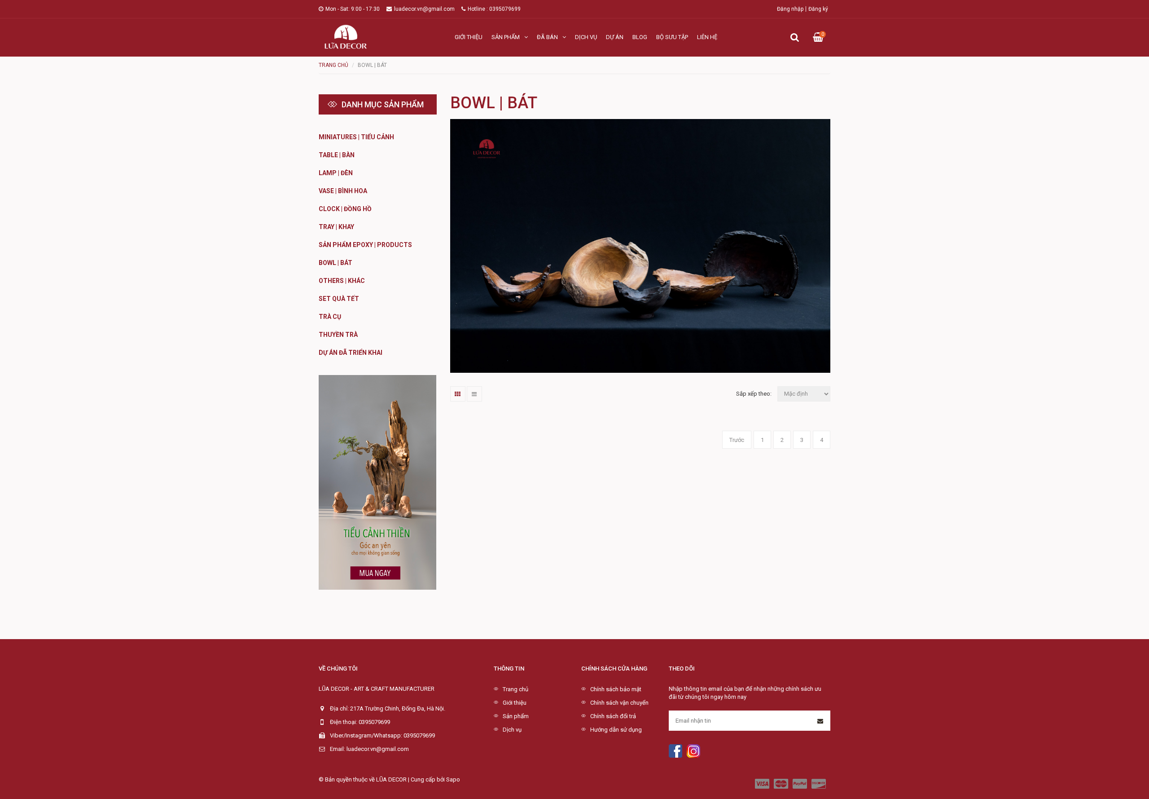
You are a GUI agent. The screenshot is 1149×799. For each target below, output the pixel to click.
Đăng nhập (790, 9)
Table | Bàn (337, 155)
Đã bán (547, 37)
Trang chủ (515, 689)
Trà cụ (330, 316)
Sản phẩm (505, 37)
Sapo (453, 779)
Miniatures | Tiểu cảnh (356, 137)
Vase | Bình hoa (343, 190)
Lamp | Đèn (336, 173)
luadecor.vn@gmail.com (424, 9)
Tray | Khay (336, 226)
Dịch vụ (586, 37)
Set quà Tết (339, 298)
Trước (736, 440)
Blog (639, 37)
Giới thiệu (468, 37)
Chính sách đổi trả (613, 716)
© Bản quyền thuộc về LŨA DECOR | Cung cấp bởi (382, 779)
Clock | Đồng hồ (345, 208)
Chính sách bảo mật (615, 689)
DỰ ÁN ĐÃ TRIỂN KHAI (350, 352)
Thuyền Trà (338, 334)
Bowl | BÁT (335, 262)
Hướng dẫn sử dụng (616, 729)
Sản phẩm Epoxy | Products (365, 244)
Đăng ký (818, 9)
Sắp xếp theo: (754, 393)
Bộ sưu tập (672, 37)
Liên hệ (707, 37)
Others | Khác (342, 280)
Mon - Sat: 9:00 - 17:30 (352, 9)
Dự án (614, 37)
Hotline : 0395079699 (494, 9)
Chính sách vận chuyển (619, 702)
